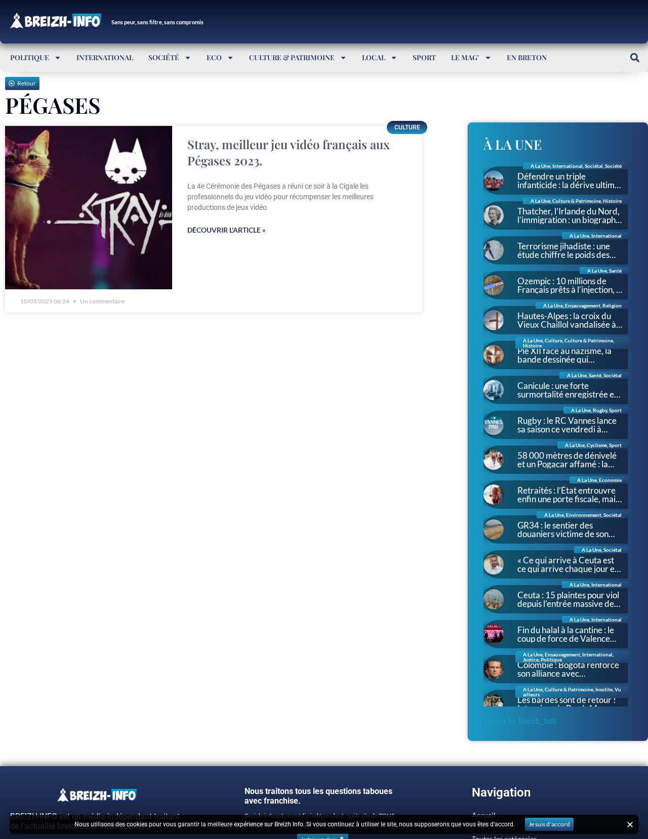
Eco (214, 57)
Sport (424, 57)
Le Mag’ (465, 57)
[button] (634, 57)
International (104, 57)
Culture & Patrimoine (292, 57)
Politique (29, 57)
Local (373, 57)
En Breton (527, 57)
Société (163, 57)
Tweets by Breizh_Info (520, 721)
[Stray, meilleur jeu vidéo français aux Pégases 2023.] (88, 207)
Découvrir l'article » (226, 230)
